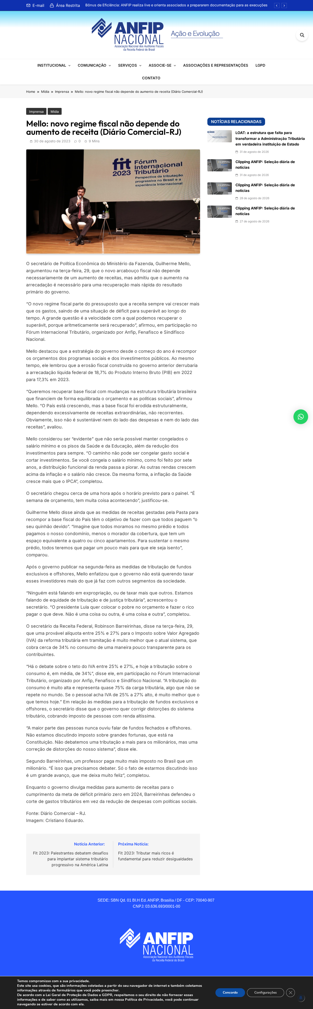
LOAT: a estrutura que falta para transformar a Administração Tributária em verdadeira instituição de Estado (270, 138)
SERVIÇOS (127, 65)
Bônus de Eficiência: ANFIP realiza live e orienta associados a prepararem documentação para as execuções (176, 5)
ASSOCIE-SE (160, 65)
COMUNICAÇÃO (92, 65)
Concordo (230, 992)
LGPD (260, 65)
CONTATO (151, 78)
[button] (300, 416)
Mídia (55, 112)
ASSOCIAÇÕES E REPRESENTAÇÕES (215, 65)
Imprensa (36, 112)
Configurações (265, 992)
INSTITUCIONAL (51, 65)
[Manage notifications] (301, 998)
